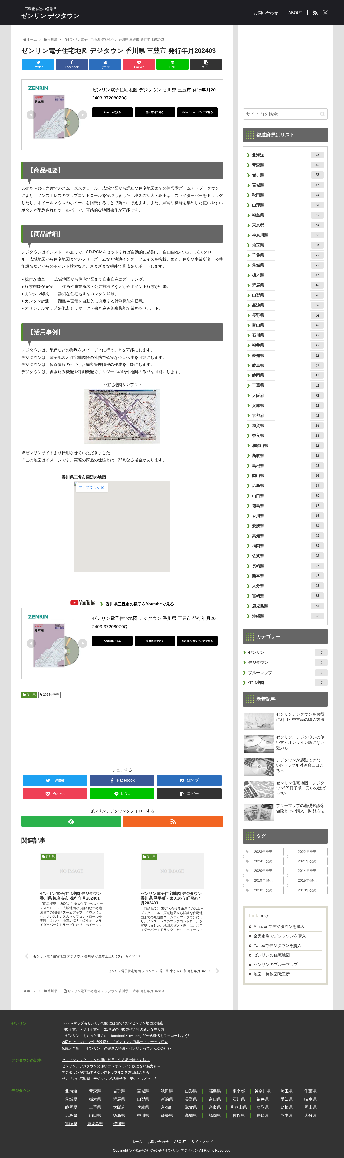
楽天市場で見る (155, 112)
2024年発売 (50, 694)
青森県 (285, 165)
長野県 (285, 315)
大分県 (285, 586)
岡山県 (285, 475)
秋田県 (285, 195)
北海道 (285, 155)
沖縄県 (285, 616)
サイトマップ (202, 1142)
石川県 (285, 335)
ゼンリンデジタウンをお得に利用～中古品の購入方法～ (106, 1060)
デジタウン (285, 662)
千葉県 (285, 255)
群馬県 (285, 285)
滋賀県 (285, 425)
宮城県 (285, 185)
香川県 (31, 694)
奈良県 (285, 435)
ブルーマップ (285, 673)
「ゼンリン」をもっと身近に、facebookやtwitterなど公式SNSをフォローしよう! (125, 1036)
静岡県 (285, 375)
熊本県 (285, 576)
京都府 (285, 415)
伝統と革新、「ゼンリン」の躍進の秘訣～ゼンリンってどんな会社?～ (117, 1048)
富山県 (285, 325)
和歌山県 (285, 445)
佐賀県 (285, 556)
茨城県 (285, 265)
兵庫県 (285, 405)
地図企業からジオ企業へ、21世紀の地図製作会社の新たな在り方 (113, 1029)
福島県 (285, 215)
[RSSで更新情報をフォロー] (173, 821)
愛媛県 (285, 525)
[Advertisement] (49, 730)
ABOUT (180, 1142)
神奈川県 (285, 235)
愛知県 (285, 355)
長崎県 (285, 566)
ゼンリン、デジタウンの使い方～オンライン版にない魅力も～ (111, 1066)
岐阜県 (285, 365)
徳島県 (285, 506)
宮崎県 (285, 596)
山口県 (285, 496)
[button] (322, 114)
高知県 (285, 536)
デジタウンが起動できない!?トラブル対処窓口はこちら (105, 1072)
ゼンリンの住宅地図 (272, 955)
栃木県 (285, 275)
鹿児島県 (285, 606)
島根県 (285, 466)
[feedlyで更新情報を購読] (71, 821)
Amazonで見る (112, 112)
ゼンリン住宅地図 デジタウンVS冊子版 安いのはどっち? (109, 1079)
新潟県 (285, 305)
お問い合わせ (158, 1142)
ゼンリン (285, 652)
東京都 (285, 225)
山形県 (285, 205)
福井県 (285, 345)
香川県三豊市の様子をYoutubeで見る (140, 604)
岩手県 (285, 175)
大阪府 (285, 395)
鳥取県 (285, 455)
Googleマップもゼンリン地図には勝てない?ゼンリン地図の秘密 (112, 1023)
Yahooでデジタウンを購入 (277, 945)
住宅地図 (285, 682)
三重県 (285, 385)
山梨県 (285, 295)
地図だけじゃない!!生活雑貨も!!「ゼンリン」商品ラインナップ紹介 (115, 1042)
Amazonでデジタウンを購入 (279, 926)
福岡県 (285, 546)
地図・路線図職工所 (272, 974)
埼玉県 (285, 245)
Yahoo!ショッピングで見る (197, 112)
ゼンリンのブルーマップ (276, 964)
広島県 (285, 485)
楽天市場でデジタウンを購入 (280, 936)
